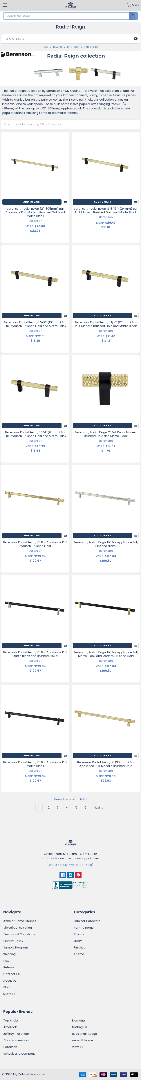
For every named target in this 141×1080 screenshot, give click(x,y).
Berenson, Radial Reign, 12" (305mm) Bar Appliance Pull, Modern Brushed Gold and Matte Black (35, 212)
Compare (65, 202)
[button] (136, 38)
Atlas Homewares (16, 1040)
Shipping (9, 954)
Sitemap (9, 994)
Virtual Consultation (17, 928)
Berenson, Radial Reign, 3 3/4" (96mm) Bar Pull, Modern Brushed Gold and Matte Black (35, 434)
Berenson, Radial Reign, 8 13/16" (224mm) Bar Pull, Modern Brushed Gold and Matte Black (106, 210)
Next (97, 807)
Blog (6, 987)
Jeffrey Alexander (16, 1034)
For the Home (84, 928)
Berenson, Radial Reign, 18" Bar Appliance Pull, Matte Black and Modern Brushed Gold (105, 654)
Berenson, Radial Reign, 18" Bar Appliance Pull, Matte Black (35, 764)
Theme (79, 954)
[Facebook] (62, 875)
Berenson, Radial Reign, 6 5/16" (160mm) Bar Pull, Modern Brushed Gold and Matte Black (35, 324)
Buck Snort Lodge (84, 1034)
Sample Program (15, 947)
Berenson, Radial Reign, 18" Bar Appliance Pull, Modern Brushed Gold (35, 544)
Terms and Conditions (19, 934)
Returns (9, 967)
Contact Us (11, 974)
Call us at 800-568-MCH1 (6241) (70, 865)
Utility (78, 941)
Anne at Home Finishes (19, 921)
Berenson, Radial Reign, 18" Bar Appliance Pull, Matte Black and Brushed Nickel (35, 654)
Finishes (79, 947)
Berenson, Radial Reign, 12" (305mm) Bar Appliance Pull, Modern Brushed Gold (106, 764)
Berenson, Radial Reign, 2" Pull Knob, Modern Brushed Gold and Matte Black (106, 434)
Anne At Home (82, 1040)
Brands (79, 934)
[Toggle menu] (5, 5)
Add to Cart (32, 202)
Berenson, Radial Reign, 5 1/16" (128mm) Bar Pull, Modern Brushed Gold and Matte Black (106, 324)
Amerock (10, 1027)
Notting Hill (79, 1027)
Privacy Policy (13, 941)
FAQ (6, 961)
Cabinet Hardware (87, 921)
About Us (9, 980)
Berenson (10, 1047)
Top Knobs (11, 1020)
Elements (79, 1020)
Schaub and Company (19, 1053)
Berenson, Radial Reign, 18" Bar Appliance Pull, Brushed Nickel (105, 544)
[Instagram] (70, 875)
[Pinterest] (78, 875)
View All (77, 1047)
